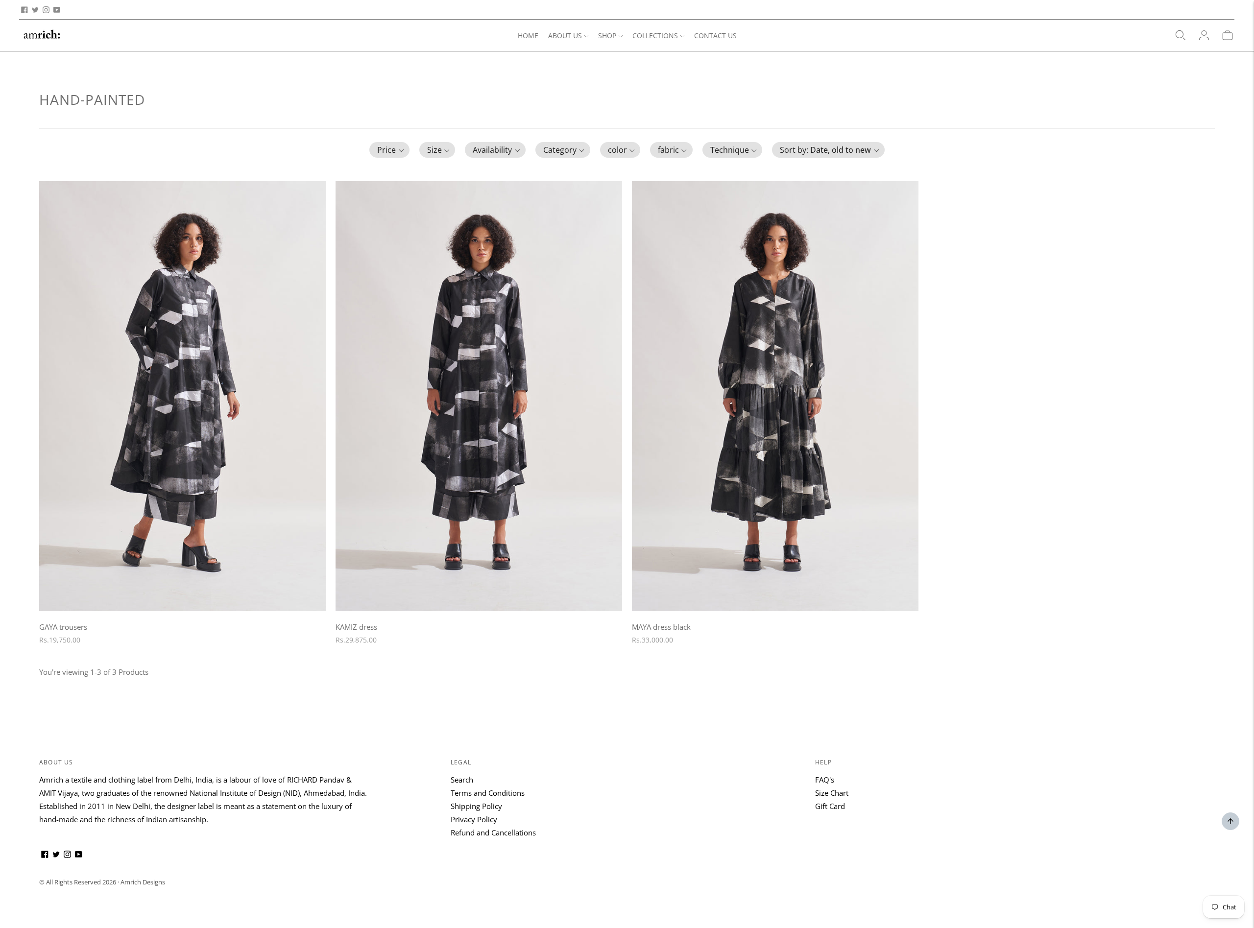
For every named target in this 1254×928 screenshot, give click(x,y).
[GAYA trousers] (182, 396)
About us (56, 762)
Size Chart (831, 793)
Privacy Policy (474, 819)
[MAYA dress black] (775, 396)
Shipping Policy (476, 806)
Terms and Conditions (488, 793)
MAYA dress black (661, 627)
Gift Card (830, 806)
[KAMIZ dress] (479, 396)
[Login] (1204, 35)
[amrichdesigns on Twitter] (35, 9)
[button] (389, 150)
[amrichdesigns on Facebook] (24, 9)
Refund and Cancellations (493, 832)
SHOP (607, 35)
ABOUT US (565, 35)
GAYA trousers (63, 627)
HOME (528, 35)
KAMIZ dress (356, 627)
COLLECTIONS (655, 35)
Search (462, 780)
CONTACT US (715, 35)
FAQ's (824, 780)
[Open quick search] (1180, 35)
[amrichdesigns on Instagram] (46, 9)
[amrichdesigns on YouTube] (56, 9)
